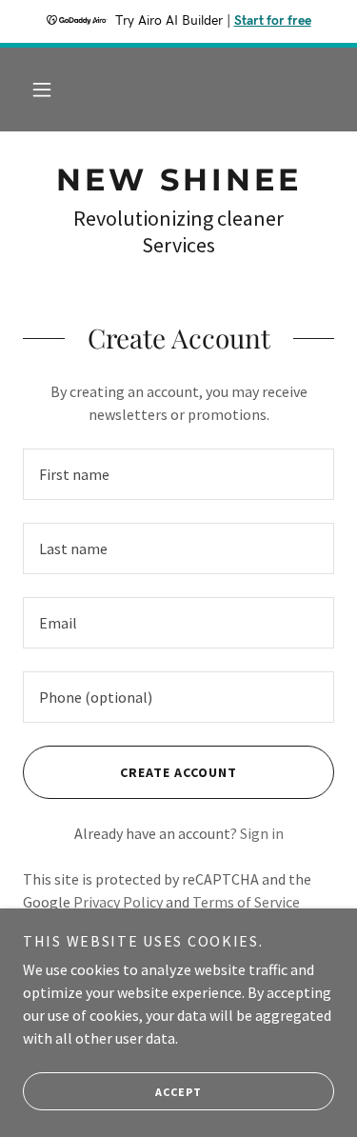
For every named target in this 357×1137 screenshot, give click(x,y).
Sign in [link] (262, 833)
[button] (42, 89)
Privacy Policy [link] (118, 901)
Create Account (178, 772)
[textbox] (178, 474)
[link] (178, 180)
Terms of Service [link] (246, 901)
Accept (178, 1092)
